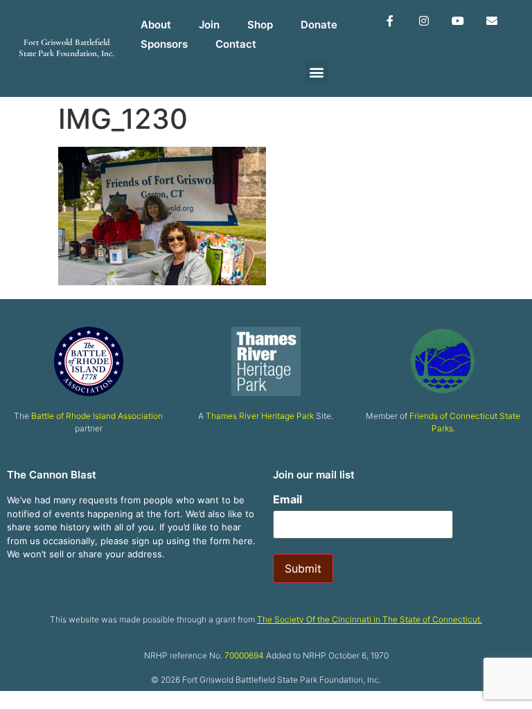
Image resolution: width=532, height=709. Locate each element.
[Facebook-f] (390, 21)
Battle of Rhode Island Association (97, 416)
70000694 (244, 655)
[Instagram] (424, 21)
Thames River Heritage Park (260, 416)
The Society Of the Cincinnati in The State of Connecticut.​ (369, 619)
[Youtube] (457, 21)
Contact (235, 44)
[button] (316, 71)
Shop (260, 24)
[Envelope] (491, 21)
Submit (303, 568)
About (156, 24)
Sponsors (164, 44)
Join (209, 24)
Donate (319, 24)
